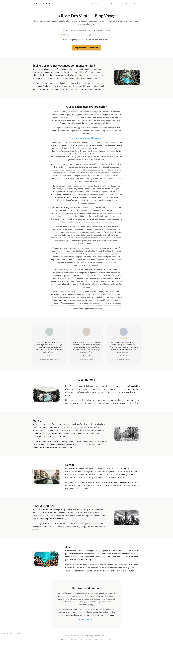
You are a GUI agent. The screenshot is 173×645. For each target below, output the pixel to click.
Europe (128, 4)
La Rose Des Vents (42, 4)
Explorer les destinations (86, 47)
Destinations (96, 4)
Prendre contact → (86, 619)
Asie (122, 4)
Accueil (86, 4)
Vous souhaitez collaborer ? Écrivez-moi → (86, 138)
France (106, 4)
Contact (136, 4)
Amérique (114, 4)
